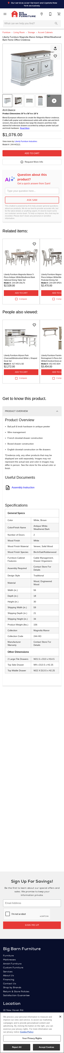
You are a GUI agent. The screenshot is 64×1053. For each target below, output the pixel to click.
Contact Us (9, 983)
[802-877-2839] (50, 14)
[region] (32, 1032)
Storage (31, 32)
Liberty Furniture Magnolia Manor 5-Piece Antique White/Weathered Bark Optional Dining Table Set (19, 277)
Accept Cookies (46, 1047)
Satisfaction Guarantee (16, 995)
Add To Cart (32, 153)
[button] (5, 14)
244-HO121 (15, 145)
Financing (8, 979)
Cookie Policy (26, 1032)
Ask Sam (32, 200)
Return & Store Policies (16, 991)
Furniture (6, 32)
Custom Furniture (13, 967)
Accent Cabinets (45, 32)
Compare (23, 299)
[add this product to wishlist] (55, 56)
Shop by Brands (12, 987)
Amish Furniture (12, 963)
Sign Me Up (32, 925)
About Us (8, 975)
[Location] (41, 14)
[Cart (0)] (59, 14)
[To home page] (23, 14)
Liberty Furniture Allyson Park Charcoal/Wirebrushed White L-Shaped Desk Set (20, 358)
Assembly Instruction (23, 487)
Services (7, 971)
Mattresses (9, 959)
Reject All (16, 1047)
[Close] (60, 1016)
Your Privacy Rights (32, 1038)
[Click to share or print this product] (55, 48)
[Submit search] (56, 23)
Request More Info (34, 162)
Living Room (19, 32)
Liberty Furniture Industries (26, 141)
